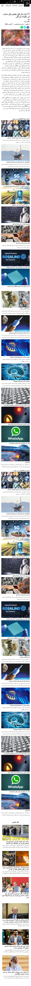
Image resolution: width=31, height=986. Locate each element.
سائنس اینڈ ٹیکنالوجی (19, 24)
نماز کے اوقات (11, 1)
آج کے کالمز (8, 6)
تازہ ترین (20, 6)
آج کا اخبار (14, 6)
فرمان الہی (18, 1)
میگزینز (27, 24)
